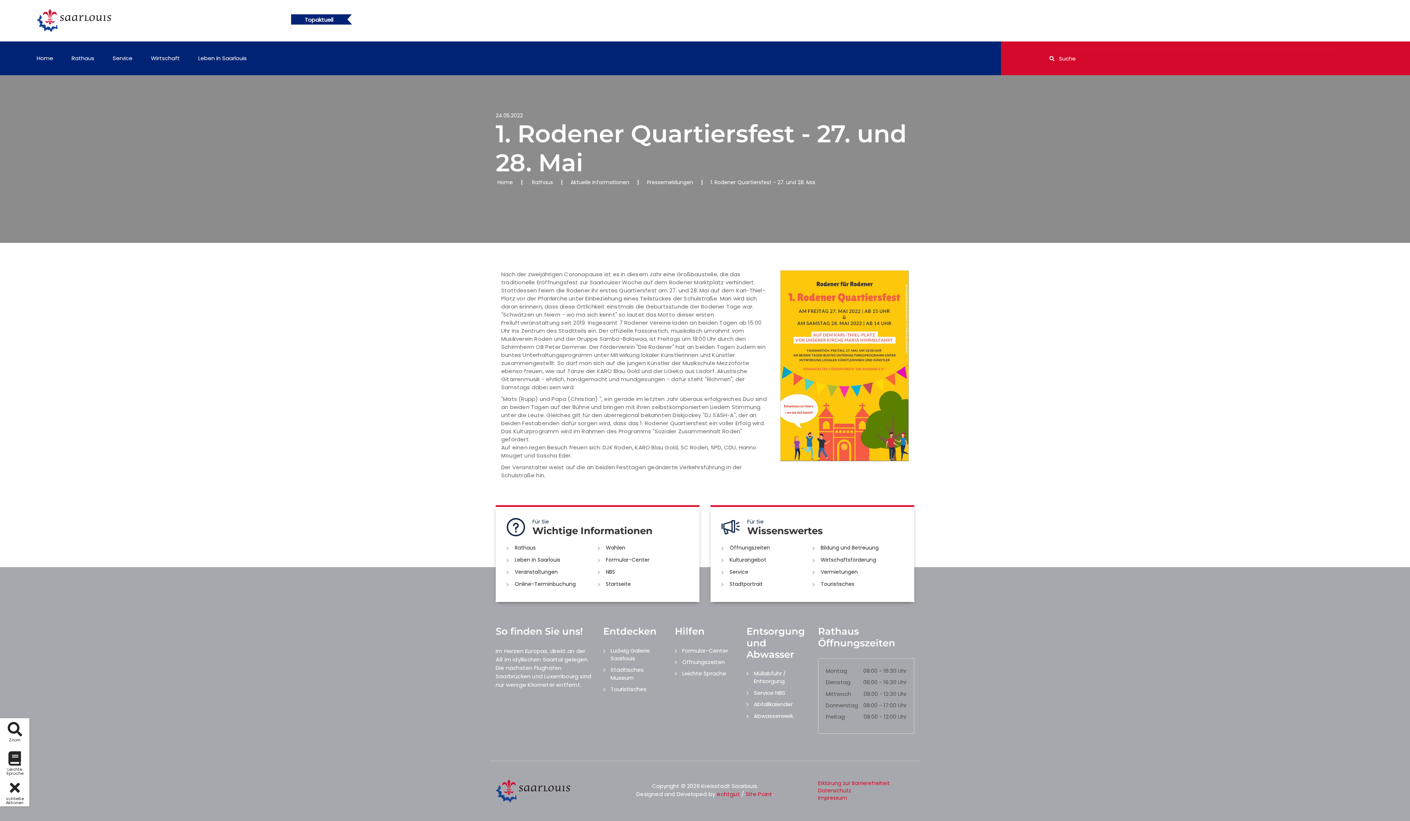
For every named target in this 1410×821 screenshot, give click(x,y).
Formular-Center (628, 559)
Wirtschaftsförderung (848, 559)
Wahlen (615, 547)
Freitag (835, 716)
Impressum (832, 798)
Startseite (618, 584)
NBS (610, 572)
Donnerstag (842, 705)
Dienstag (838, 682)
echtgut (728, 794)
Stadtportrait (746, 584)
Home (45, 58)
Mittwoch (838, 694)
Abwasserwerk (773, 716)
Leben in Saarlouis (222, 58)
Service (123, 58)
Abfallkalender (773, 704)
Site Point (759, 794)
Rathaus (83, 58)
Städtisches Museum (627, 673)
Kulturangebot (748, 559)
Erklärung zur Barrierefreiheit (854, 783)
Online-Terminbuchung (545, 584)
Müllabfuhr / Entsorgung (770, 677)
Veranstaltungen (536, 572)
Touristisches (837, 584)
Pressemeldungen (670, 182)
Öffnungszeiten (750, 547)
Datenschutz (834, 790)
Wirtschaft (165, 58)
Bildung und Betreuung (850, 547)
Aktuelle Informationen (600, 182)
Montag (836, 671)
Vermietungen (839, 572)
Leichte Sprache (704, 673)
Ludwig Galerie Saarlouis (630, 654)
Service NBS (769, 693)
